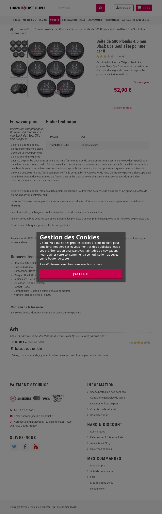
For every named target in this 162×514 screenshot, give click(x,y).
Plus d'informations (53, 264)
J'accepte (81, 274)
